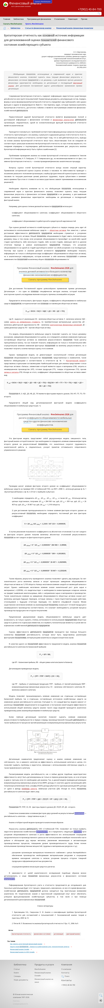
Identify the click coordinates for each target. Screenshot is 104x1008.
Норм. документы (21, 980)
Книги (16, 973)
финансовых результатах (63, 120)
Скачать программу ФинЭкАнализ (45, 279)
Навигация (72, 19)
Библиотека (19, 19)
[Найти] (99, 13)
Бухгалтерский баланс (76, 361)
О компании (59, 19)
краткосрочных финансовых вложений (66, 325)
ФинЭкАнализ (40, 969)
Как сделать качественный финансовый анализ (26, 944)
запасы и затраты (11, 372)
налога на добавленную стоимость (25, 322)
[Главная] (4, 28)
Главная (6, 19)
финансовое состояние (42, 934)
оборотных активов (58, 230)
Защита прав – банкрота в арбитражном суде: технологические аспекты (39, 947)
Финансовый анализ (25, 3)
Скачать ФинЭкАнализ (12, 24)
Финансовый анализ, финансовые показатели (74, 28)
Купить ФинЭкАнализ (34, 24)
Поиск (67, 976)
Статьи (17, 969)
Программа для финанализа (39, 19)
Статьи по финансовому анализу (38, 28)
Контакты (65, 973)
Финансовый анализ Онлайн (19, 949)
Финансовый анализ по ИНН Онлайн (22, 952)
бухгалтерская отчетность (21, 934)
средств (29, 789)
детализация (58, 934)
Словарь (17, 976)
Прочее (84, 19)
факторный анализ (73, 934)
